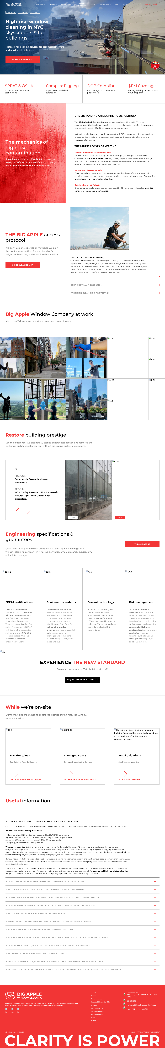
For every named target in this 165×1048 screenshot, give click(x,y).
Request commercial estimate (82, 680)
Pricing (92, 4)
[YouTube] (18, 1010)
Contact (126, 4)
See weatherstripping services (80, 779)
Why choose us (142, 544)
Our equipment (97, 1014)
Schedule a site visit (22, 59)
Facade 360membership (81, 4)
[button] (17, 511)
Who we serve (66, 4)
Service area (104, 4)
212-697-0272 (151, 4)
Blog (116, 4)
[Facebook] (6, 1010)
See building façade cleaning (25, 779)
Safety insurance (97, 1011)
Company (39, 4)
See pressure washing (129, 779)
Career (93, 1020)
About (93, 993)
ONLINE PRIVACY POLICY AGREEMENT (145, 1032)
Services (52, 4)
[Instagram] (12, 1010)
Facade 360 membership (100, 1002)
